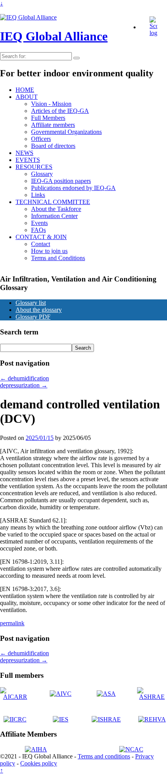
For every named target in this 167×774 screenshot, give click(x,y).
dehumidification (24, 378)
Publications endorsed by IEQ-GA (73, 188)
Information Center (54, 216)
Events (39, 223)
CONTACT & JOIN (41, 237)
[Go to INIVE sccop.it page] (155, 33)
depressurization (23, 385)
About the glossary (39, 309)
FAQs (38, 230)
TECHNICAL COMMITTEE (53, 202)
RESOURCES (34, 167)
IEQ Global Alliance (54, 36)
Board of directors (53, 145)
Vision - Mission (51, 103)
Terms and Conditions (58, 258)
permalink (12, 623)
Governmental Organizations (66, 131)
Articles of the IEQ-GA (60, 110)
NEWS (24, 153)
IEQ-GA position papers (61, 181)
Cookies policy (38, 763)
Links (38, 195)
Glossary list (31, 302)
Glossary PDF (33, 316)
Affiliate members (53, 124)
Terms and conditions (104, 756)
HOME (25, 89)
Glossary (42, 174)
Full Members (48, 117)
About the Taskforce (56, 209)
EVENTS (28, 160)
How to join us (49, 251)
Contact (40, 244)
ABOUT (27, 96)
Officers (41, 138)
